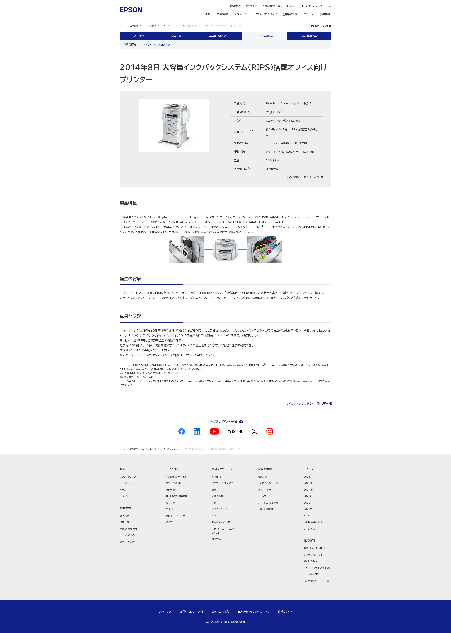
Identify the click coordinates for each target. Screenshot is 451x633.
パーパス (124, 490)
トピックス (309, 516)
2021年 (308, 509)
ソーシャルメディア (313, 529)
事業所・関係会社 (219, 36)
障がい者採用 (310, 561)
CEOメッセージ (128, 477)
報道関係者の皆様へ (314, 522)
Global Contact (310, 6)
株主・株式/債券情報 (268, 503)
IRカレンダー (264, 490)
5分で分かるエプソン (268, 483)
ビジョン (124, 496)
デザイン (170, 509)
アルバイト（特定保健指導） (317, 568)
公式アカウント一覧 (223, 421)
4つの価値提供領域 (176, 477)
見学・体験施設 (309, 36)
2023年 (308, 496)
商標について (285, 611)
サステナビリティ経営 (222, 483)
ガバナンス (217, 516)
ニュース (309, 14)
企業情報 (222, 14)
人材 (214, 503)
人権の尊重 (217, 496)
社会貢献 (216, 539)
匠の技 (169, 522)
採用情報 (326, 14)
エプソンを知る (311, 574)
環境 (214, 490)
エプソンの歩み (149, 26)
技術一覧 (170, 490)
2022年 (308, 503)
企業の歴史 (130, 44)
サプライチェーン (220, 509)
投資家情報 (290, 14)
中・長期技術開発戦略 (177, 496)
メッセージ (217, 477)
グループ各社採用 (313, 555)
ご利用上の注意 (220, 611)
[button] (133, 469)
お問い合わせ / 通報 (272, 6)
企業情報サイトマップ (318, 26)
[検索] (329, 6)
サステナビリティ (266, 14)
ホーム (123, 26)
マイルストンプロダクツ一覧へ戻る (307, 403)
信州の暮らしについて (315, 581)
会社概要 (138, 36)
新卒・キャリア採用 (313, 548)
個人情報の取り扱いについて (253, 611)
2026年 (308, 477)
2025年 (308, 483)
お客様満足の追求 (221, 522)
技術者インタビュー (175, 516)
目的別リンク (235, 6)
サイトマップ (164, 611)
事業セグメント (173, 483)
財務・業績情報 (265, 509)
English (291, 6)
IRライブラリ (264, 496)
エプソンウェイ (127, 483)
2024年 (308, 490)
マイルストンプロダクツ (170, 26)
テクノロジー (242, 14)
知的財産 (170, 503)
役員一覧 (176, 36)
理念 (207, 14)
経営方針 (262, 477)
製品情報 (250, 6)
